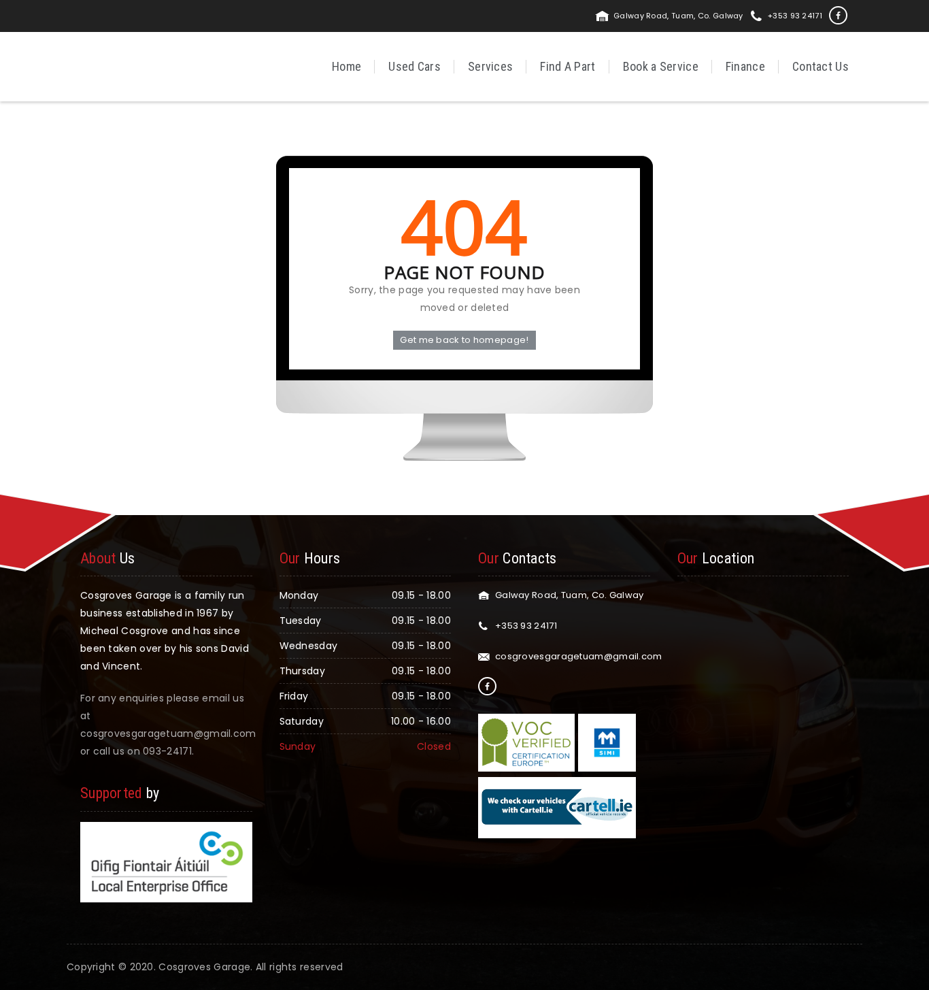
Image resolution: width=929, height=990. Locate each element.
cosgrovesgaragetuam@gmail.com (578, 656)
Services (490, 66)
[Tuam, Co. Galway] (116, 65)
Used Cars (414, 66)
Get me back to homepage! (464, 339)
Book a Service (660, 66)
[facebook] (838, 15)
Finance (745, 66)
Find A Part (567, 66)
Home (346, 66)
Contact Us (820, 66)
